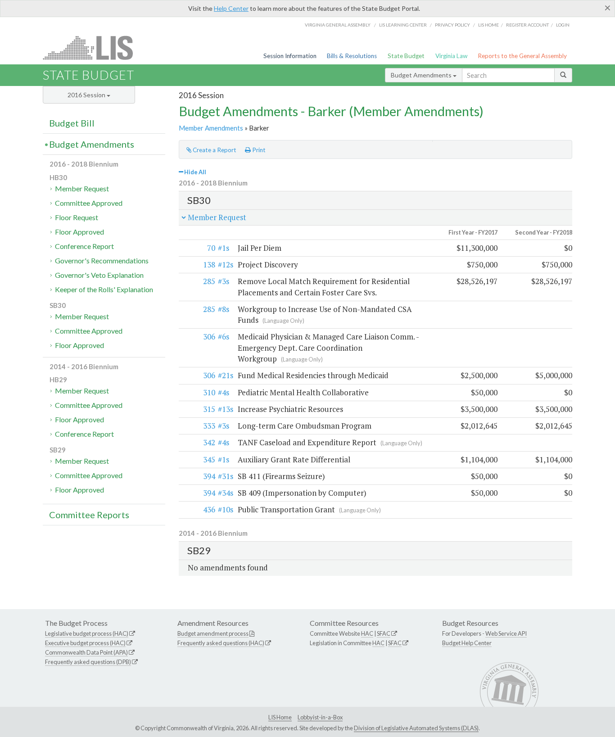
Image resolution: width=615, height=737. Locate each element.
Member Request (82, 188)
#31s (225, 476)
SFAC (383, 633)
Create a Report (213, 150)
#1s (223, 248)
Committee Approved (88, 203)
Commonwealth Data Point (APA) (86, 652)
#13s (225, 409)
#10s (225, 509)
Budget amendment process (213, 633)
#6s (223, 336)
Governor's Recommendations (102, 260)
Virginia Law (451, 55)
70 (211, 248)
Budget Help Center (467, 643)
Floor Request (76, 217)
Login (563, 24)
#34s (225, 493)
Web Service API (506, 633)
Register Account (527, 24)
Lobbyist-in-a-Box (320, 717)
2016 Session (87, 95)
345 (209, 459)
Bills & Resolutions (352, 55)
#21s (225, 375)
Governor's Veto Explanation (99, 275)
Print (258, 150)
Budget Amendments (422, 75)
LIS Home (280, 717)
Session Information (290, 55)
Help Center (231, 8)
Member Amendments (211, 128)
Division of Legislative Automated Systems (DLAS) (416, 728)
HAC (367, 633)
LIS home (488, 24)
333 (209, 425)
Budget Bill (72, 123)
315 (209, 409)
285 (209, 281)
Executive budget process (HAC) (85, 643)
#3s (223, 281)
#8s (223, 309)
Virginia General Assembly (338, 24)
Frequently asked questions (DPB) (88, 661)
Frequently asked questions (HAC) (220, 643)
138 (209, 264)
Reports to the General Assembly (522, 55)
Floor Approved (79, 231)
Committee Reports (89, 514)
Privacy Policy (452, 24)
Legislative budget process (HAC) (86, 633)
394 (209, 476)
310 (209, 392)
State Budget (406, 55)
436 (209, 509)
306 (209, 336)
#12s (225, 264)
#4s (223, 392)
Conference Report (84, 246)
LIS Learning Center (403, 24)
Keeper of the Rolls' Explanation (104, 289)
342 (209, 442)
